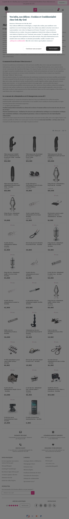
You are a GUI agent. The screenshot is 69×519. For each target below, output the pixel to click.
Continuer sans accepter (34, 49)
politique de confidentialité (17, 41)
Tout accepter (53, 48)
